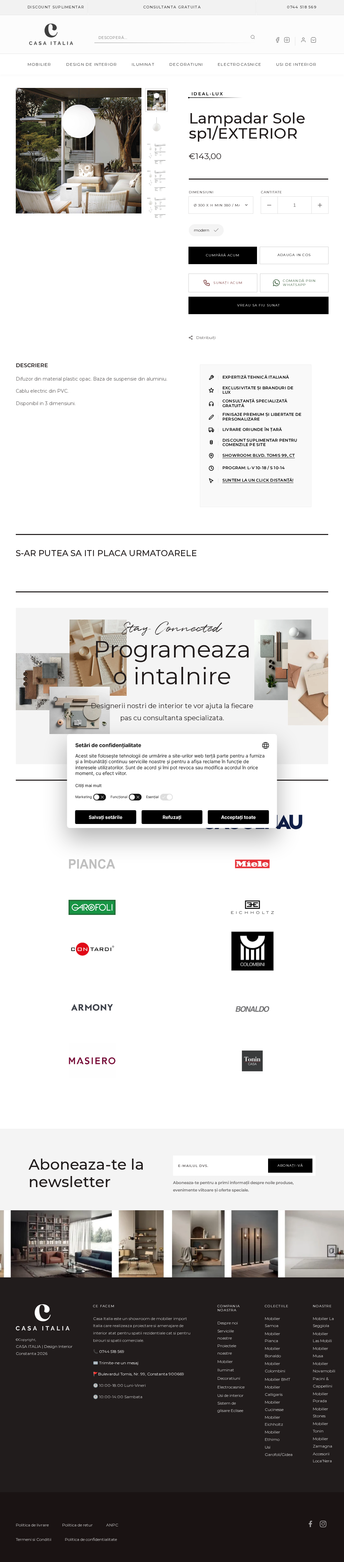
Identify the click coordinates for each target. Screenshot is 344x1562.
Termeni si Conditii (33, 1539)
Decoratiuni (186, 64)
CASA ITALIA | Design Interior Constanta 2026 (44, 1350)
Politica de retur (77, 1524)
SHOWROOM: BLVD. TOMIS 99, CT (258, 455)
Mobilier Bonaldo (273, 1352)
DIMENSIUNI (201, 192)
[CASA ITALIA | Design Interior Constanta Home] (51, 34)
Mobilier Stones (320, 1412)
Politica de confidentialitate (91, 1539)
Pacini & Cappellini (322, 1382)
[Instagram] (287, 41)
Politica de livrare (32, 1524)
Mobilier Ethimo (272, 1435)
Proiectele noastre (226, 1349)
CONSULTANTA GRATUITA (172, 7)
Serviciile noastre (225, 1334)
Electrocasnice (239, 64)
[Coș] (313, 41)
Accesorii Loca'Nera (322, 1457)
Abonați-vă (290, 1165)
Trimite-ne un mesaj (118, 1362)
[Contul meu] (303, 41)
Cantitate (271, 192)
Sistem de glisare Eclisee (230, 1407)
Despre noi (227, 1322)
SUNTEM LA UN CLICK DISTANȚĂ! (257, 480)
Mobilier (39, 64)
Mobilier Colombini (275, 1367)
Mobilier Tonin (320, 1427)
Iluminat (143, 64)
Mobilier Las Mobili (322, 1337)
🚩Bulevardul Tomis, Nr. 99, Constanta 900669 (138, 1373)
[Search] (252, 37)
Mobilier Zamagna (322, 1442)
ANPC (112, 1524)
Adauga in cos (294, 255)
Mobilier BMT (277, 1379)
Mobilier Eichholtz (274, 1421)
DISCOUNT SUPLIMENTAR (56, 7)
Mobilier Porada (320, 1397)
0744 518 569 (301, 7)
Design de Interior (91, 64)
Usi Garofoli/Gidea (279, 1451)
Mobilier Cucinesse (274, 1406)
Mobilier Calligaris (274, 1390)
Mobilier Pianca (272, 1337)
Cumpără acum (223, 255)
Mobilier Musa (320, 1352)
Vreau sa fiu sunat (258, 305)
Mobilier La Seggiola (323, 1322)
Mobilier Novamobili (324, 1367)
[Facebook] (277, 41)
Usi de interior (296, 64)
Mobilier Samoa (272, 1322)
